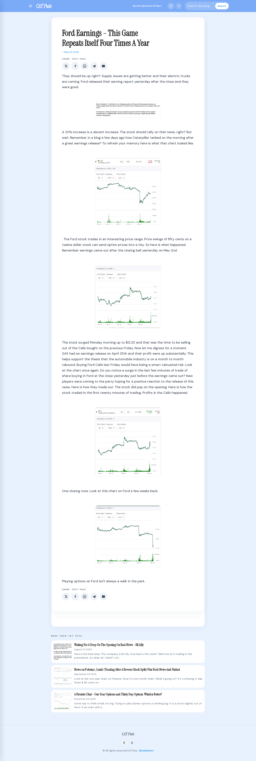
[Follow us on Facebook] (171, 6)
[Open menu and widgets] (30, 6)
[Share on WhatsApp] (85, 66)
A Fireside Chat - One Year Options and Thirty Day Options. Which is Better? (118, 694)
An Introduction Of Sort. (147, 6)
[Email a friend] (103, 66)
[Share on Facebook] (75, 66)
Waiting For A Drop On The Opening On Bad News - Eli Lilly (109, 645)
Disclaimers (146, 750)
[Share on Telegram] (94, 66)
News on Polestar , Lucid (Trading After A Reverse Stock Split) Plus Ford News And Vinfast (127, 669)
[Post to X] (66, 66)
